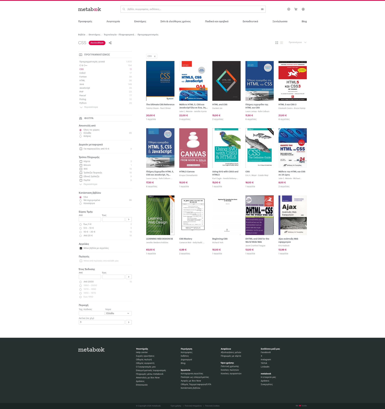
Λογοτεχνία (113, 21)
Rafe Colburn (263, 111)
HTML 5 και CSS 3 (287, 105)
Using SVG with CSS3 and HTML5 (225, 173)
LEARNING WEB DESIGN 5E (159, 239)
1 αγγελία (151, 119)
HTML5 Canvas (187, 172)
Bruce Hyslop (299, 108)
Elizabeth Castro (286, 108)
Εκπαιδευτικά (250, 21)
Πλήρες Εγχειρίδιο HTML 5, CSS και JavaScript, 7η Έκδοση (160, 174)
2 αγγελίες (217, 119)
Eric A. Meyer (251, 175)
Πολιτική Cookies (212, 406)
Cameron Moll (185, 242)
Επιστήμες (140, 21)
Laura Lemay (251, 111)
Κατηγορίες (186, 352)
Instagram (266, 360)
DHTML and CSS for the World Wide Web (257, 240)
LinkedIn (265, 367)
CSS (247, 172)
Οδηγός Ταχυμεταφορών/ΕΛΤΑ (196, 384)
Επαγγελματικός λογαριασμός (151, 370)
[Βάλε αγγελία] (288, 9)
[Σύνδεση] (303, 9)
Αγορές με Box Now (191, 381)
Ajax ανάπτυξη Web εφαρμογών (288, 240)
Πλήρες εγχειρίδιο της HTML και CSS (256, 106)
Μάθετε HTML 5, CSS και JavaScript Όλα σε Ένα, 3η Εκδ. (192, 106)
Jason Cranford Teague (255, 246)
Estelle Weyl (263, 175)
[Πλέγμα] (276, 42)
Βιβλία (81, 35)
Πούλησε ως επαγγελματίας (195, 377)
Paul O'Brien (165, 108)
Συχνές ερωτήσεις (145, 356)
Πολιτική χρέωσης (230, 366)
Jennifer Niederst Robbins (157, 242)
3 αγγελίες (184, 119)
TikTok (264, 363)
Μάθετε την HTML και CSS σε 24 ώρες (292, 173)
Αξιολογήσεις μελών (231, 352)
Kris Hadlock (284, 246)
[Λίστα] (281, 42)
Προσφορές (85, 21)
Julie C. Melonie (185, 111)
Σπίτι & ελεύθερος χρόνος (175, 21)
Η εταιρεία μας (268, 377)
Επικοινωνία (142, 385)
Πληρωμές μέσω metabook (149, 374)
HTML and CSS (219, 105)
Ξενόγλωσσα (280, 21)
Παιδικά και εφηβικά (216, 21)
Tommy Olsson (152, 108)
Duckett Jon (217, 108)
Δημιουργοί (186, 360)
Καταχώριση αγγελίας (192, 374)
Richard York (217, 242)
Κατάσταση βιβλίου (190, 388)
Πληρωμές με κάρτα (231, 356)
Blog (183, 363)
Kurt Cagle (217, 178)
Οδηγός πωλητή (144, 360)
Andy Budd (197, 242)
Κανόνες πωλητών (230, 370)
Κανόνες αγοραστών (231, 374)
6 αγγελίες (251, 119)
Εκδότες (185, 356)
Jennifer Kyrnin (200, 111)
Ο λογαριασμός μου (146, 367)
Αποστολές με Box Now (148, 378)
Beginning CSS (220, 239)
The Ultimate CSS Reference (160, 105)
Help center (142, 352)
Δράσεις (140, 381)
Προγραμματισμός (148, 35)
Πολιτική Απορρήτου (194, 406)
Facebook (266, 352)
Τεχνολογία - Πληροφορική (119, 35)
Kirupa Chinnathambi (188, 175)
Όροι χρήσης (177, 406)
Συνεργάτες (267, 384)
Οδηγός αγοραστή (145, 363)
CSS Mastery (185, 239)
